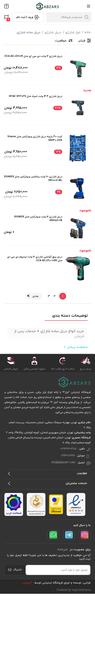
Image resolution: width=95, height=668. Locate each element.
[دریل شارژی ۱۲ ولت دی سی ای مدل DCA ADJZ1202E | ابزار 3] (77, 67)
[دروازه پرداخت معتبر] (56, 504)
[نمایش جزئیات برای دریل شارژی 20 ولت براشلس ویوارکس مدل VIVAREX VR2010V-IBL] (77, 188)
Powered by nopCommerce (74, 590)
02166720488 (68, 449)
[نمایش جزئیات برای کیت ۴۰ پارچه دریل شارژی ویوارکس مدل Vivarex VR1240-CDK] (77, 148)
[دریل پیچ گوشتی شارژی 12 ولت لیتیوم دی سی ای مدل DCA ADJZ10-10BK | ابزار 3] (77, 268)
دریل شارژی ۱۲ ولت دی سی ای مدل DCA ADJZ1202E (33, 56)
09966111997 (68, 455)
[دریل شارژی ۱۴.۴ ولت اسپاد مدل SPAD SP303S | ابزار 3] (77, 107)
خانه (87, 32)
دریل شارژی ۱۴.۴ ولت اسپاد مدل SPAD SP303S (35, 96)
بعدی (36, 296)
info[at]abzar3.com (63, 462)
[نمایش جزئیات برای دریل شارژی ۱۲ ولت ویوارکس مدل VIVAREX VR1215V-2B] (77, 228)
